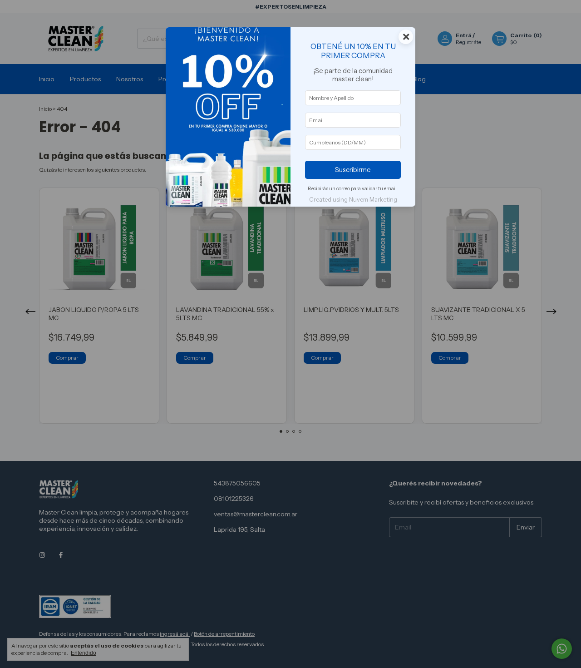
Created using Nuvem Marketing (353, 199)
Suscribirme (353, 170)
